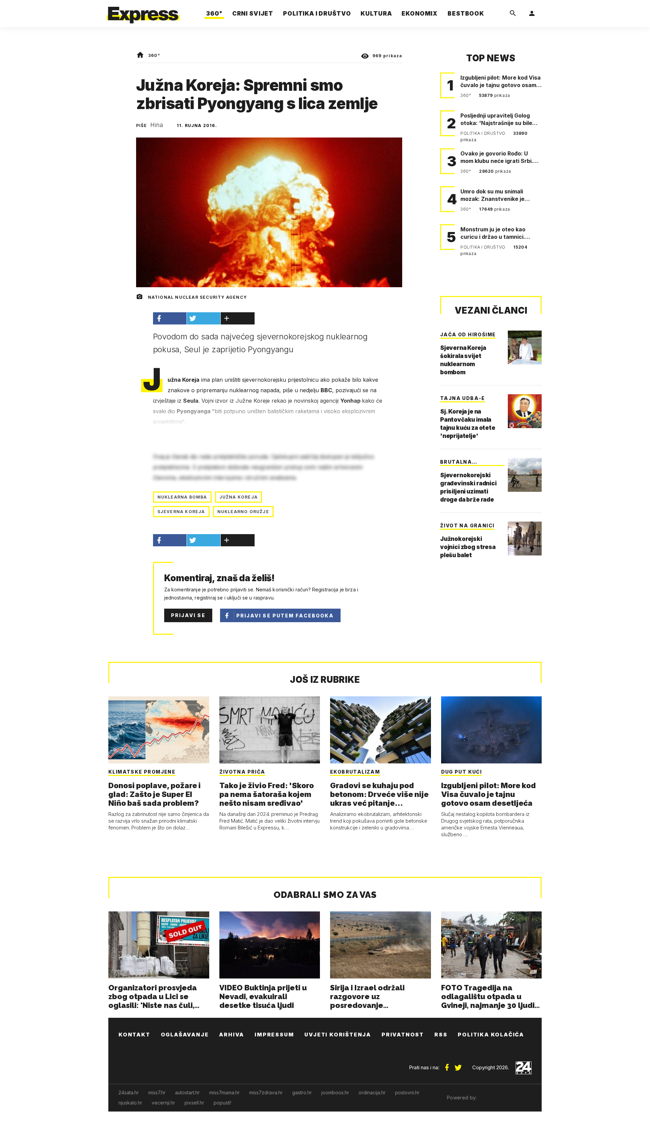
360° (154, 55)
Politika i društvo (483, 133)
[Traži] (512, 13)
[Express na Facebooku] (447, 1065)
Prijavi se (188, 615)
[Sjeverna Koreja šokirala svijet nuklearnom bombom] (525, 347)
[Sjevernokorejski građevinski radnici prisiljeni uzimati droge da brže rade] (525, 475)
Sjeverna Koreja (181, 511)
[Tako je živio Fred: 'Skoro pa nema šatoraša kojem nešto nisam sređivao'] (269, 729)
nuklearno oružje (243, 511)
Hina (156, 125)
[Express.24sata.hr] (143, 11)
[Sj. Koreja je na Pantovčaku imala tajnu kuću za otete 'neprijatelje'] (525, 411)
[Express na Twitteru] (458, 1065)
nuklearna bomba (182, 497)
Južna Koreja (238, 497)
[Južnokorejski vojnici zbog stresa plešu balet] (525, 538)
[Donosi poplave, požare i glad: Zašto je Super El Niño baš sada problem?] (158, 729)
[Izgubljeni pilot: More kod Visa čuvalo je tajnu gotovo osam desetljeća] (491, 729)
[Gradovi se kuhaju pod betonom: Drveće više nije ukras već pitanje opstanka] (380, 729)
